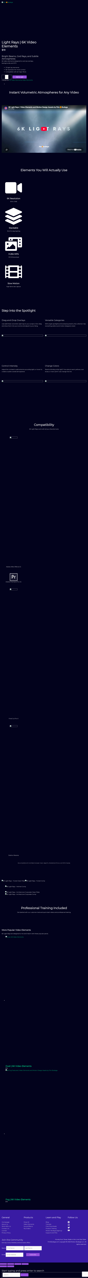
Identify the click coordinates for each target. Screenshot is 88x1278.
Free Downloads (51, 1226)
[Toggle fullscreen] (10, 1264)
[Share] (17, 1264)
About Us (5, 1224)
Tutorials (48, 1224)
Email (3, 1254)
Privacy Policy (6, 1233)
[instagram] (69, 1225)
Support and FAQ (51, 1233)
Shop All (26, 1222)
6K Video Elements (15, 80)
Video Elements (27, 80)
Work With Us (6, 1226)
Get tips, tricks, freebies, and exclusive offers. (16, 1242)
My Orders (27, 1228)
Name (4, 1248)
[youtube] (69, 1231)
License (4, 1230)
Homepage (5, 1222)
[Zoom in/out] (3, 1264)
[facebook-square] (69, 1223)
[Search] (24, 1274)
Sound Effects (28, 1226)
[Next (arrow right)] (10, 1266)
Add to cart (19, 77)
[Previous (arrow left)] (3, 1266)
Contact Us (5, 1228)
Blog (47, 1222)
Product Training (51, 1228)
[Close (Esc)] (25, 1264)
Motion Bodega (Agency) (54, 1230)
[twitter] (69, 1228)
